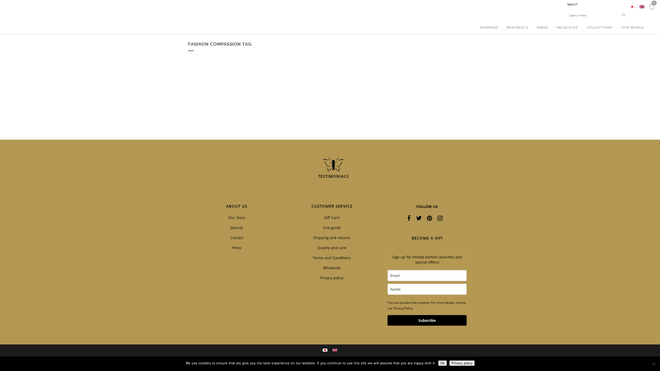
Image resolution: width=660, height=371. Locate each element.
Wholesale (332, 267)
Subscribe (427, 320)
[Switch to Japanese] (632, 6)
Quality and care (332, 247)
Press (236, 247)
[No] (653, 363)
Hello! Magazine (211, 110)
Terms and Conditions (332, 257)
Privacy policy (331, 277)
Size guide (332, 227)
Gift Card (332, 217)
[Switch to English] (642, 6)
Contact (236, 237)
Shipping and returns (331, 237)
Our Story (236, 217)
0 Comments (230, 124)
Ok (442, 363)
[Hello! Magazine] (232, 81)
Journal (236, 227)
